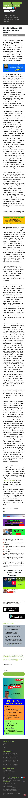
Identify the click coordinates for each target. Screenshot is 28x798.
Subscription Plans (18, 621)
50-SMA (16, 655)
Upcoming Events (16, 2)
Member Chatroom (7, 770)
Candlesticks (9, 656)
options (14, 657)
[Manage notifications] (24, 795)
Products (17, 19)
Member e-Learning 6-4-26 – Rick (10, 765)
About (4, 744)
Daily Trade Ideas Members (9, 771)
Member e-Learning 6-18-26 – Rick (10, 761)
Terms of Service (12, 644)
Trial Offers (6, 21)
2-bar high (8, 655)
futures (21, 656)
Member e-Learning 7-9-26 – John (10, 757)
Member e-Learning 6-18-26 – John (10, 763)
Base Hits (20, 655)
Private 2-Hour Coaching (8, 623)
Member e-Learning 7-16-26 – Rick (10, 753)
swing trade (9, 660)
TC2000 (16, 660)
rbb (23, 657)
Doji (18, 656)
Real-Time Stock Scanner (8, 659)
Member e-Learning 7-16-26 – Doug (10, 756)
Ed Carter (16, 35)
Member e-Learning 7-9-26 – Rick (10, 758)
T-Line (13, 660)
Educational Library (8, 17)
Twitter (13, 8)
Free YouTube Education (8, 621)
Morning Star (9, 657)
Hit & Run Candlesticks (14, 777)
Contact (5, 747)
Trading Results (12, 15)
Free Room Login (7, 5)
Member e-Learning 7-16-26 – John (10, 754)
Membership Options (8, 19)
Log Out (5, 748)
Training (16, 17)
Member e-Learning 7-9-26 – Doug (10, 760)
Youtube (15, 8)
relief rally (16, 659)
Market (4, 657)
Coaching (5, 746)
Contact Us (16, 5)
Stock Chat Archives (7, 773)
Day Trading (14, 656)
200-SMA (12, 655)
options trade (19, 657)
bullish (4, 656)
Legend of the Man (9, 480)
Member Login (7, 2)
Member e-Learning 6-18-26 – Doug (10, 764)
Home (5, 15)
